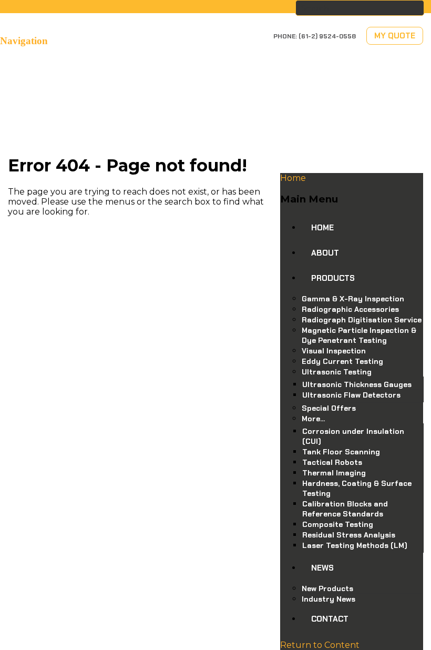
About (325, 253)
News (322, 568)
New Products (327, 588)
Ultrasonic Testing (337, 372)
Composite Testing (337, 524)
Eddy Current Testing (342, 361)
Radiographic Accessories (350, 309)
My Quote (394, 36)
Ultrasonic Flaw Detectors (351, 395)
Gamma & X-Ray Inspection (353, 298)
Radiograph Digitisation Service (362, 319)
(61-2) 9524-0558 (327, 36)
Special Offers (329, 408)
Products (333, 278)
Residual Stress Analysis (348, 535)
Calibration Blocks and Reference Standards (345, 509)
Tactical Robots (332, 462)
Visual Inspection (334, 351)
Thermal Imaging (334, 473)
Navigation (24, 40)
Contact (329, 619)
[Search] (416, 8)
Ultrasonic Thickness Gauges (357, 384)
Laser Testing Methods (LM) (354, 545)
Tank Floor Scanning (341, 451)
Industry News (328, 599)
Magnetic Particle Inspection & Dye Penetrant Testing (359, 335)
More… (313, 418)
